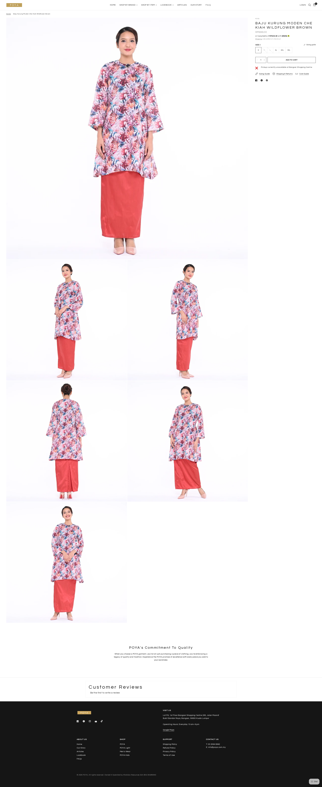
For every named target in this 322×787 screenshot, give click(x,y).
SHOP (123, 739)
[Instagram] (91, 721)
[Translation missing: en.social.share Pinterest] (267, 80)
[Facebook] (79, 721)
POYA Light (125, 748)
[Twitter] (85, 721)
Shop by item (148, 5)
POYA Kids (125, 755)
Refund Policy (169, 748)
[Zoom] (242, 23)
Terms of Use (169, 755)
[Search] (309, 5)
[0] (314, 5)
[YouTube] (97, 721)
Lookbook (166, 5)
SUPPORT (167, 739)
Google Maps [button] (168, 730)
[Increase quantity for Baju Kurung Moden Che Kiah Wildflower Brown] (264, 60)
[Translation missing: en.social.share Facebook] (256, 80)
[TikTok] (103, 721)
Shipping (258, 39)
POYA (122, 744)
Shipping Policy (170, 744)
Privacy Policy (169, 751)
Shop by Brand (127, 5)
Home (113, 5)
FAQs (79, 759)
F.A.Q (208, 5)
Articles (182, 5)
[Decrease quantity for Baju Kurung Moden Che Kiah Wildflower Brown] (257, 60)
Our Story (196, 5)
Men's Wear (125, 751)
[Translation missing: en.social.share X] (262, 80)
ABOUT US (82, 739)
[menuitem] (112, 5)
